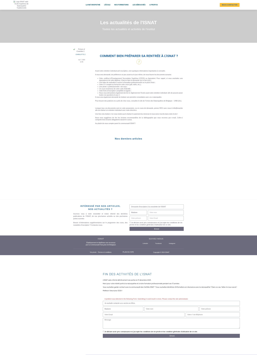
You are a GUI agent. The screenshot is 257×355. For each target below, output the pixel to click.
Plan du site (128, 252)
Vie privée (93, 252)
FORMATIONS (119, 147)
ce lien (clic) (146, 80)
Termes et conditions (105, 252)
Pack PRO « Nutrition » (163, 166)
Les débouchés (139, 5)
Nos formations (121, 5)
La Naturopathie (93, 5)
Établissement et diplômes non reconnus (100, 242)
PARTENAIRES (81, 147)
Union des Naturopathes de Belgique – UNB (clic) (163, 101)
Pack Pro (156, 147)
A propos (153, 5)
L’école (107, 5)
